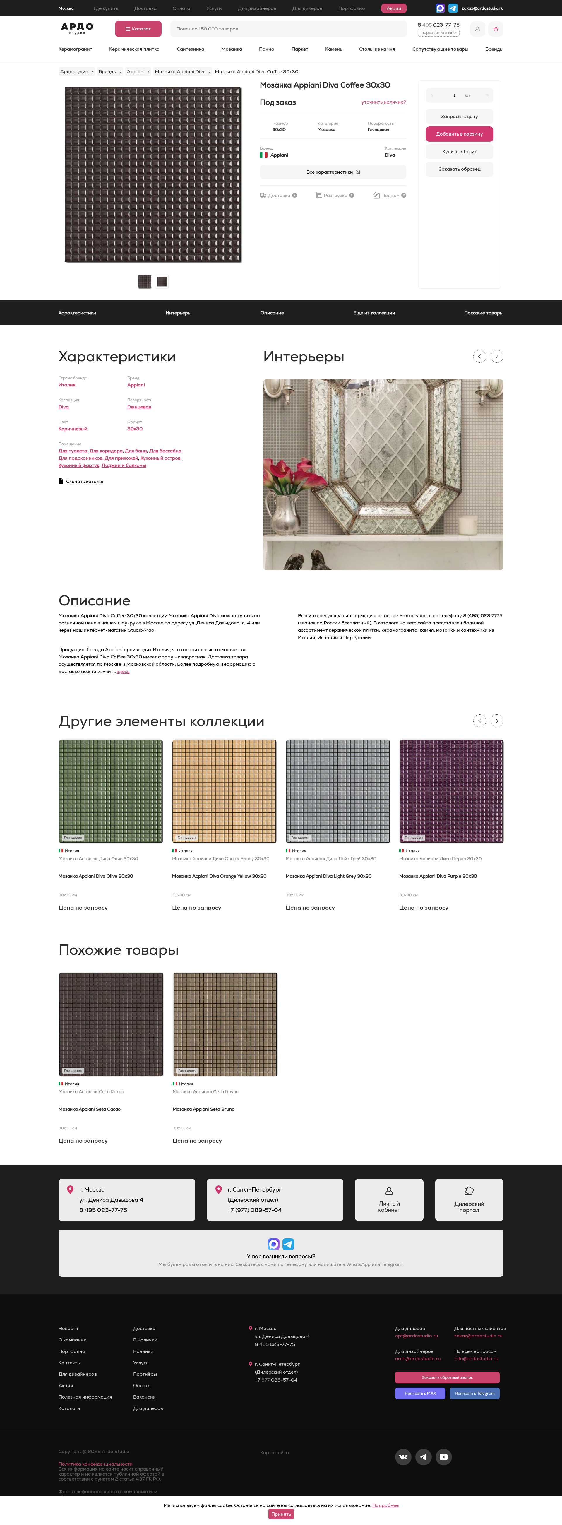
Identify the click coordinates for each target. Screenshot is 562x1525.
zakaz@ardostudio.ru (482, 8)
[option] (153, 175)
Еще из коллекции (374, 313)
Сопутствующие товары (440, 49)
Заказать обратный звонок (447, 1377)
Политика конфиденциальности (96, 1464)
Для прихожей (121, 458)
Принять (281, 1514)
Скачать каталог (85, 481)
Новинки (143, 1351)
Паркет (300, 49)
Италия (67, 385)
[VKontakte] (403, 1476)
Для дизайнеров (257, 8)
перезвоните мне (439, 32)
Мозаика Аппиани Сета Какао (91, 1091)
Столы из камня (377, 49)
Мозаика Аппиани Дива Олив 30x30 (98, 858)
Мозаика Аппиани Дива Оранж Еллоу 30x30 (221, 858)
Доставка (145, 8)
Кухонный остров (160, 458)
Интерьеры (178, 313)
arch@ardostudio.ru (418, 1358)
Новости (68, 1328)
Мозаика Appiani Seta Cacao (90, 1109)
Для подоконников (80, 458)
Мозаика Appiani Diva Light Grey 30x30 (329, 876)
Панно (266, 49)
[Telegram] (423, 1476)
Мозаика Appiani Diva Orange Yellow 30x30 (219, 876)
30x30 (135, 429)
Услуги (214, 8)
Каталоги (69, 1408)
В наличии (145, 1340)
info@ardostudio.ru (476, 1358)
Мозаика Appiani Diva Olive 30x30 (96, 876)
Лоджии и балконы (124, 465)
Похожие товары (483, 313)
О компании (73, 1340)
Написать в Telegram (475, 1393)
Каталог (141, 29)
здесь (123, 671)
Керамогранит (75, 49)
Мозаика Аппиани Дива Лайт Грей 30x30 (331, 858)
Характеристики (77, 313)
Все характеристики (329, 172)
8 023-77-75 (439, 25)
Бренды (494, 49)
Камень (333, 49)
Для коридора (106, 451)
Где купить (106, 8)
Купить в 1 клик (460, 151)
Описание (272, 313)
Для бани (136, 451)
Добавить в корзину (459, 134)
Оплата (181, 8)
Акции (394, 8)
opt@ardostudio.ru (416, 1335)
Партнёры (145, 1374)
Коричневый (73, 429)
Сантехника (190, 49)
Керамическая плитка (134, 49)
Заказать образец (460, 169)
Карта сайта (274, 1452)
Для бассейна (165, 451)
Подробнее (385, 1505)
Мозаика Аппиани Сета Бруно (206, 1091)
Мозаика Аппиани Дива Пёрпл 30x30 (440, 858)
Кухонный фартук (79, 465)
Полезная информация (85, 1397)
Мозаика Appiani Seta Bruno (203, 1109)
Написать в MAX (420, 1393)
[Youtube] (444, 1476)
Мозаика (231, 49)
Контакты (70, 1362)
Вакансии (144, 1397)
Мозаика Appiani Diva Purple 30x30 (438, 876)
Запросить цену (459, 116)
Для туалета (73, 451)
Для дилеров (307, 8)
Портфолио (351, 8)
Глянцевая (139, 407)
